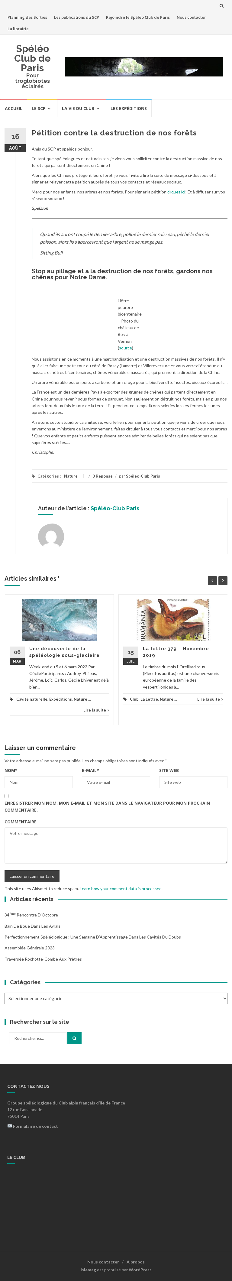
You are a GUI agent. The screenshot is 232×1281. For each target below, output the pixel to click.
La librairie (18, 28)
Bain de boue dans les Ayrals (32, 926)
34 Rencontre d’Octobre (31, 914)
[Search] (74, 1038)
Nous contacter (191, 17)
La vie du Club (78, 108)
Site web (169, 770)
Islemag (88, 1269)
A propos (136, 1261)
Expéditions (60, 699)
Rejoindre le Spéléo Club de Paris (138, 17)
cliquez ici (176, 191)
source (125, 347)
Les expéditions (129, 108)
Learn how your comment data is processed (121, 888)
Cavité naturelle (31, 699)
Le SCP (39, 108)
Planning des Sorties (27, 17)
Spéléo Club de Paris (32, 58)
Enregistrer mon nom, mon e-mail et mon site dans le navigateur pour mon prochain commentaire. (107, 806)
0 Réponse (102, 476)
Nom (11, 770)
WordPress (140, 1269)
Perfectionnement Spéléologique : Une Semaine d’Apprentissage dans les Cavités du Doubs (93, 936)
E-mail (90, 770)
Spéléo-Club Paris (143, 476)
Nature (71, 476)
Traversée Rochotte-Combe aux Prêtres (43, 959)
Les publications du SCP (76, 17)
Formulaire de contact (35, 1126)
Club (134, 699)
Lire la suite (94, 710)
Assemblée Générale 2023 (30, 947)
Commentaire (21, 822)
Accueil (13, 108)
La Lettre (149, 699)
